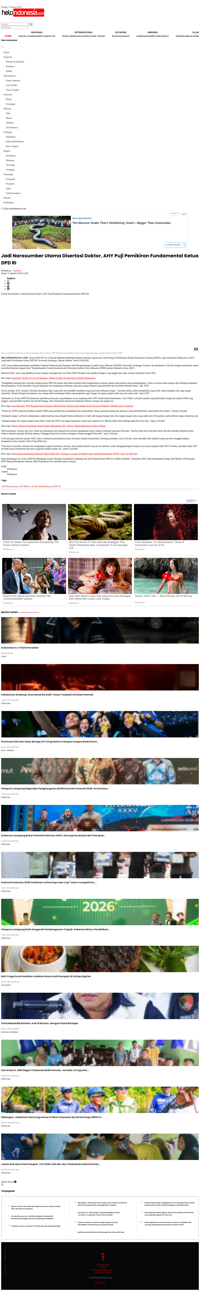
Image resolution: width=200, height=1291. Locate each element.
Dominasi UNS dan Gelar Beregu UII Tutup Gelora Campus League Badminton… (50, 741)
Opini (3, 656)
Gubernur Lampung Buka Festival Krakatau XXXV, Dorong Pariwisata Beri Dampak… (53, 835)
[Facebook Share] (8, 283)
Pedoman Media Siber (103, 1270)
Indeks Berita (7, 1182)
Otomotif (10, 184)
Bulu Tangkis (12, 146)
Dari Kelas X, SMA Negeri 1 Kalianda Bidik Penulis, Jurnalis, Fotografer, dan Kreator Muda (99, 1213)
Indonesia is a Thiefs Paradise (19, 647)
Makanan (10, 160)
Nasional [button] (37, 32)
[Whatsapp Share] (8, 281)
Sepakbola (181, 36)
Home (8, 36)
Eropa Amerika (70, 36)
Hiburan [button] (153, 32)
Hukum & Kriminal (27, 36)
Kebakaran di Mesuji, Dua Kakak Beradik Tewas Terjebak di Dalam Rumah (47, 694)
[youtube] (103, 1257)
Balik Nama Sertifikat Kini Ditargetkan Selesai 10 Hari (101, 1232)
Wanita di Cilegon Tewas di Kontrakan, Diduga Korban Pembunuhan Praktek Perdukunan (54, 378)
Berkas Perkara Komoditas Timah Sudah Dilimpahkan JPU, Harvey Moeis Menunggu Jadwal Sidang (58, 426)
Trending (10, 169)
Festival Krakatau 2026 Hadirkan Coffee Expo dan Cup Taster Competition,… (49, 882)
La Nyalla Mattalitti (38, 486)
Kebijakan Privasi (103, 1272)
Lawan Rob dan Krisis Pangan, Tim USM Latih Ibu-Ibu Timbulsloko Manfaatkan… (51, 1164)
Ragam (7, 151)
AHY (3, 486)
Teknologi (8, 174)
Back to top (100, 1282)
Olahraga (8, 132)
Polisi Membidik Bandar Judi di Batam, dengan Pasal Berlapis (39, 1023)
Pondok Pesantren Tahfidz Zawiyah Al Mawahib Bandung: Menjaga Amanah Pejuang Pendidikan (32, 1217)
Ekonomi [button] (120, 32)
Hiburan (7, 108)
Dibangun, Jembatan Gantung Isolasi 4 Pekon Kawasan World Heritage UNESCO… (52, 1117)
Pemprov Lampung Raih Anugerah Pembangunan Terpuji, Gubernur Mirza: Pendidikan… (55, 929)
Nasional (8, 57)
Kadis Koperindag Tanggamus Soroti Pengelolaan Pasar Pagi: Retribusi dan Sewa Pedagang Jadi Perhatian (170, 1204)
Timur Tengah (97, 36)
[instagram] (103, 1259)
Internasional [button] (84, 32)
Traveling (10, 165)
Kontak (103, 1267)
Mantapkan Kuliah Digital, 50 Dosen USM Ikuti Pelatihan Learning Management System (169, 1213)
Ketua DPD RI (54, 486)
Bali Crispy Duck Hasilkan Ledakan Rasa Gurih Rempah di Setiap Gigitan (46, 976)
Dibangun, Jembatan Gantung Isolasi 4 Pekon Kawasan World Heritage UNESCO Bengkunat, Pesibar (102, 1204)
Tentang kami (103, 1264)
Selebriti (151, 36)
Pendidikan (9, 202)
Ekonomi (8, 94)
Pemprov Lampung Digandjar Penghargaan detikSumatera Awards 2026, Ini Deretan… (55, 788)
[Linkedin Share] (8, 289)
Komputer (10, 179)
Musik (144, 36)
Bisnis (115, 36)
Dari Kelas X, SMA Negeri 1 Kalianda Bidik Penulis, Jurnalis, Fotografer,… (45, 1070)
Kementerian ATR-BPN (17, 486)
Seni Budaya (162, 36)
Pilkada (7, 198)
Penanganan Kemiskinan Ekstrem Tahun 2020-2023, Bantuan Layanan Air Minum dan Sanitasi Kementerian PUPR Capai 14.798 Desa (74, 453)
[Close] (2, 47)
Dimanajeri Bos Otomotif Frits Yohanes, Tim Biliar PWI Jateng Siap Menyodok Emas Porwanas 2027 (168, 1223)
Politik (51, 36)
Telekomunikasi (13, 193)
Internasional (9, 76)
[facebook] (103, 1254)
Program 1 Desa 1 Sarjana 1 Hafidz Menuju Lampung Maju (35, 1226)
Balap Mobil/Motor (15, 141)
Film (138, 36)
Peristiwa (42, 36)
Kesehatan (11, 155)
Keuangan (124, 36)
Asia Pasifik (84, 36)
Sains (8, 188)
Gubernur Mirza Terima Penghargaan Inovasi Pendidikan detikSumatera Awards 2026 (98, 1223)
